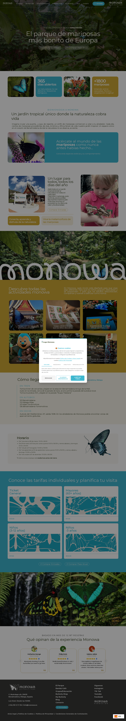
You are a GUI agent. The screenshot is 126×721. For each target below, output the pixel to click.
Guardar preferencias (63, 378)
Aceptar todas (77, 378)
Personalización (78, 364)
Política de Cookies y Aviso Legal (70, 358)
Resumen (46, 364)
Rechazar (48, 378)
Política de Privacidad (65, 360)
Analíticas (67, 364)
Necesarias (57, 364)
